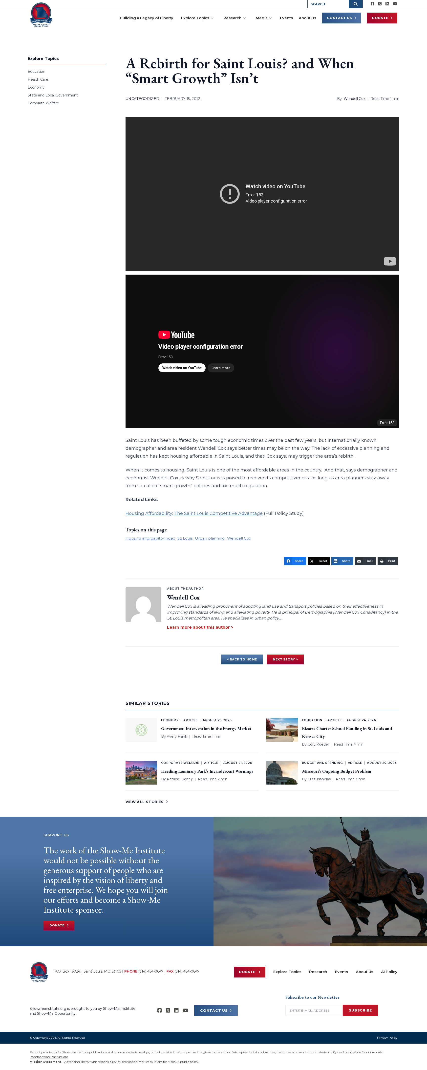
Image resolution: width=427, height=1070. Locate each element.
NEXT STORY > (285, 659)
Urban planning (210, 538)
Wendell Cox (354, 98)
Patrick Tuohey (180, 779)
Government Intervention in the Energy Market (206, 728)
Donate (380, 18)
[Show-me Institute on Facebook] (372, 4)
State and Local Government (53, 95)
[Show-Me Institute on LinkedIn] (387, 4)
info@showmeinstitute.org (49, 1057)
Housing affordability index (150, 538)
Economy (36, 87)
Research (232, 18)
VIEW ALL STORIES (145, 802)
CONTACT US (214, 1010)
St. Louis (184, 538)
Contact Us (339, 18)
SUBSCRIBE (360, 1010)
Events (286, 18)
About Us (307, 18)
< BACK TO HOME (242, 659)
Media (262, 18)
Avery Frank (177, 736)
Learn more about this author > (200, 627)
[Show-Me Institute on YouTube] (395, 4)
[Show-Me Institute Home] (41, 14)
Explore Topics (195, 18)
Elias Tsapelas (319, 779)
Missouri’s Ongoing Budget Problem (336, 771)
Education (36, 71)
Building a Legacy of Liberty (146, 18)
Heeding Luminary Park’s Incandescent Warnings (207, 771)
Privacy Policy (387, 1037)
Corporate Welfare (43, 103)
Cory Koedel (318, 744)
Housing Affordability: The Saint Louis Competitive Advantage (194, 513)
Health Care (38, 79)
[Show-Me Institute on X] (380, 4)
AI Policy (389, 971)
